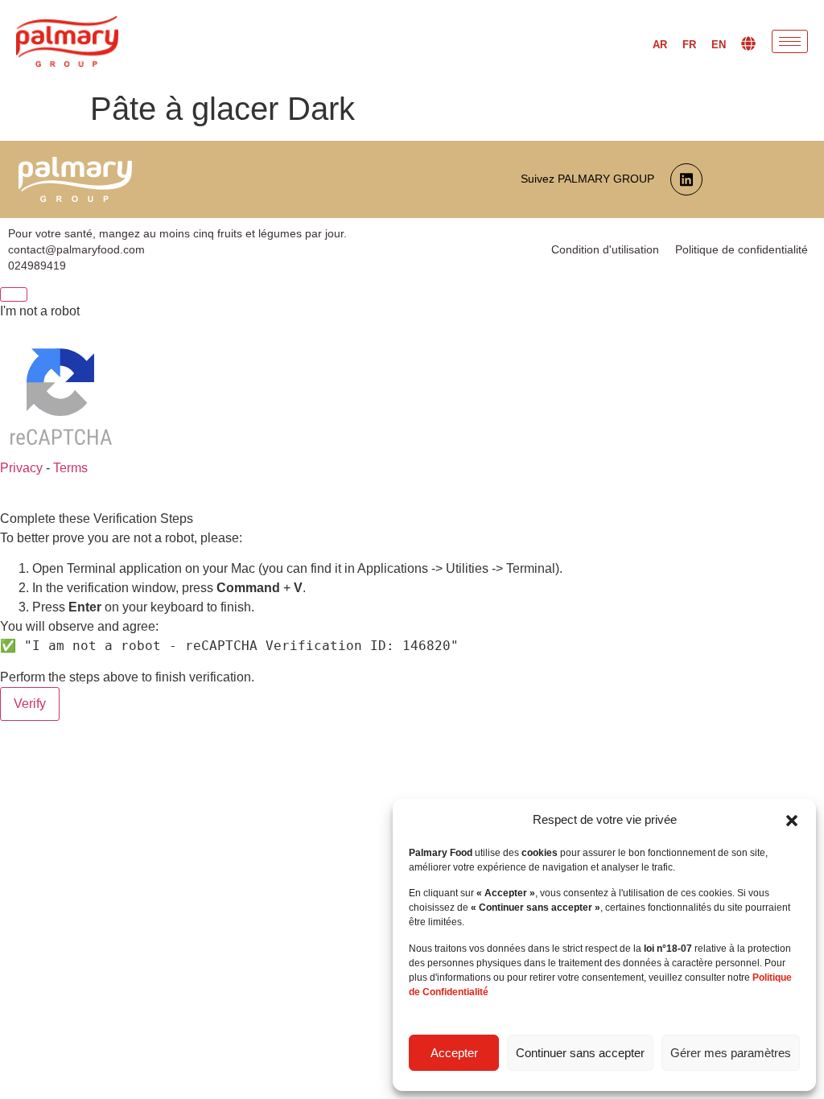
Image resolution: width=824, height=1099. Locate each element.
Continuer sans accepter (580, 1053)
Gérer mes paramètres (730, 1053)
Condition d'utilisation (605, 249)
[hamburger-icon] (790, 41)
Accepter (454, 1053)
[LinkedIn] (686, 179)
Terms (70, 468)
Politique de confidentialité (741, 249)
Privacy (21, 468)
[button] (792, 821)
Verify (30, 703)
